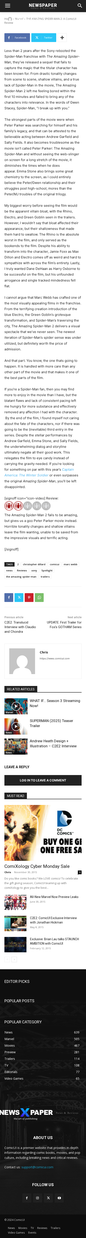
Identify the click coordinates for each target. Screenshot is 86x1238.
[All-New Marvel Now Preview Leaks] (15, 902)
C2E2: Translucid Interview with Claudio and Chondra (20, 627)
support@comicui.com (37, 1167)
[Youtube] (59, 1198)
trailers (45, 576)
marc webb (70, 564)
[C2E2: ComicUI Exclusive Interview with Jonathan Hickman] (15, 923)
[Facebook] (8, 597)
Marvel (9, 712)
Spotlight (46, 570)
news (9, 570)
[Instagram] (37, 1198)
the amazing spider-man (21, 576)
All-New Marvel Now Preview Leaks (54, 897)
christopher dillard (34, 564)
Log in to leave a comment (43, 780)
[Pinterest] (29, 597)
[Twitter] (19, 597)
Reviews (22, 570)
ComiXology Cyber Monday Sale (37, 866)
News (9, 732)
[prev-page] (7, 959)
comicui (54, 564)
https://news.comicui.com (55, 658)
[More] (62, 37)
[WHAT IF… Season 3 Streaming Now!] (16, 706)
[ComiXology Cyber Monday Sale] (43, 833)
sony (34, 570)
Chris (20, 19)
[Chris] (10, 19)
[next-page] (14, 959)
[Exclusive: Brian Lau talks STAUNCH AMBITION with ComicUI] (15, 944)
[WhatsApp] (39, 597)
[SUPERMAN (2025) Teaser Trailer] (16, 726)
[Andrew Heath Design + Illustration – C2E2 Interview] (16, 747)
